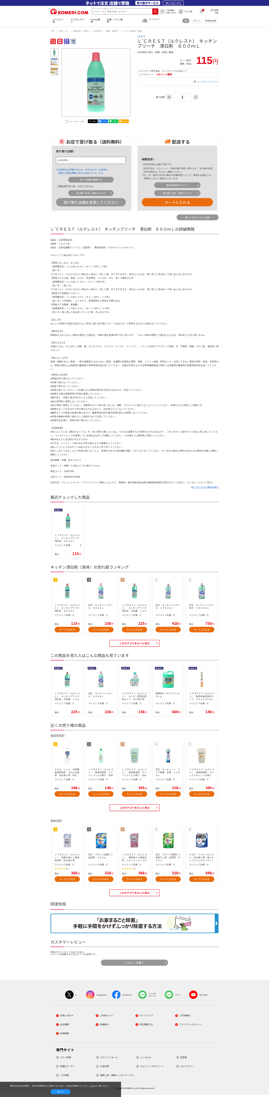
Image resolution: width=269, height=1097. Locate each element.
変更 (186, 20)
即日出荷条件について (177, 185)
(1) (135, 869)
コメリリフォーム (109, 1057)
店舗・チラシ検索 (115, 20)
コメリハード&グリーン (152, 1066)
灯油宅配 (104, 1066)
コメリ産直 (65, 1057)
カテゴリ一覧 (58, 20)
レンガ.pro (145, 1057)
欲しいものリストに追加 (197, 217)
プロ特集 (64, 1075)
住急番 (183, 1057)
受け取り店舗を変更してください (91, 202)
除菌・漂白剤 (112, 31)
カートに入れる (177, 202)
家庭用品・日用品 (81, 31)
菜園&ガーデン (67, 1066)
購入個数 (160, 97)
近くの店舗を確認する (91, 179)
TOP (52, 31)
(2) (67, 869)
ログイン (196, 20)
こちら (160, 172)
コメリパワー (187, 1066)
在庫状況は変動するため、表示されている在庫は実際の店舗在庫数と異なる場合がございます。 (83, 171)
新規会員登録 (210, 20)
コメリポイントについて (208, 82)
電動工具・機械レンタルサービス (117, 1075)
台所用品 (97, 31)
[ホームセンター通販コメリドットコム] (69, 13)
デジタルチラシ (77, 20)
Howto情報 (95, 20)
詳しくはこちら (173, 3)
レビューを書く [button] (134, 962)
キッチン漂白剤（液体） (133, 31)
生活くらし (64, 31)
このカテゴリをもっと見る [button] (134, 643)
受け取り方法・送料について (90, 193)
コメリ (141, 36)
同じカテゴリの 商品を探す (205, 487)
